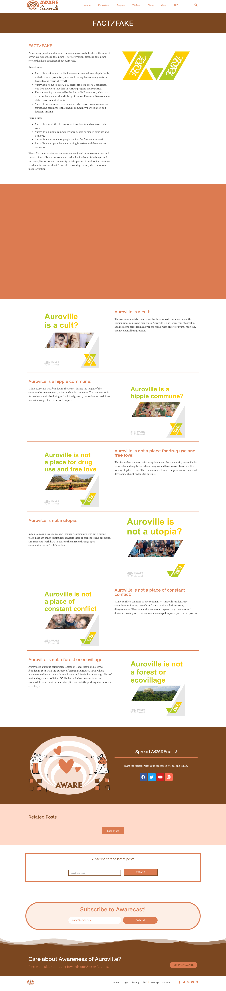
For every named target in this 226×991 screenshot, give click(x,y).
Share (151, 5)
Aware (87, 5)
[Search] (196, 5)
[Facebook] (143, 777)
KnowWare (103, 5)
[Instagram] (169, 777)
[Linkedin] (197, 982)
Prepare (121, 5)
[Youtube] (160, 777)
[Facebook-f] (180, 982)
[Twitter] (152, 777)
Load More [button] (113, 831)
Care (163, 5)
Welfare (136, 5)
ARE (176, 5)
